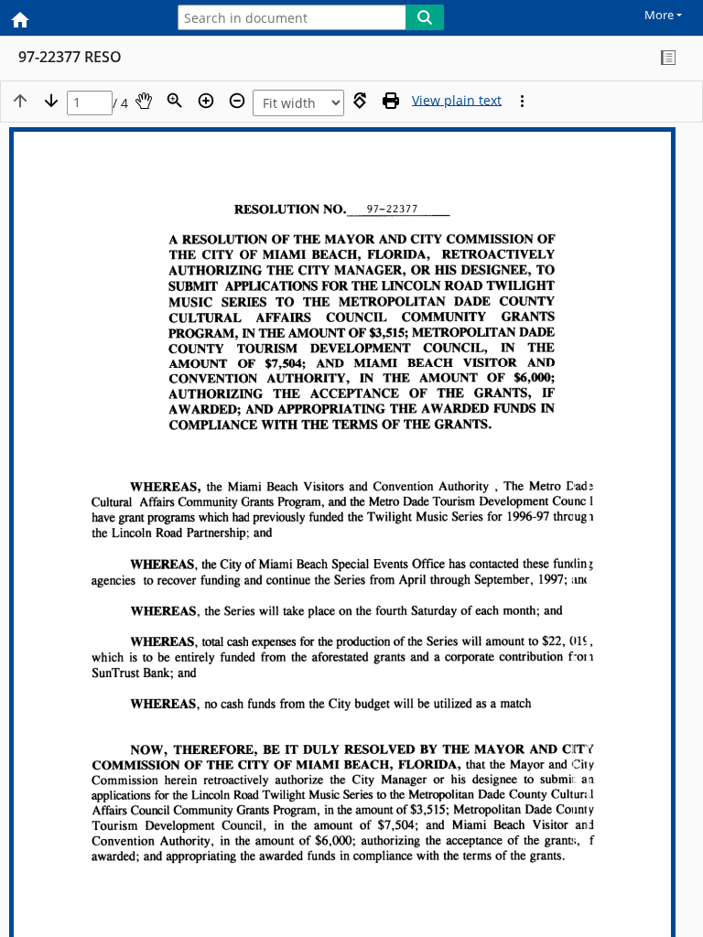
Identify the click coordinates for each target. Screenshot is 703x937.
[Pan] (143, 100)
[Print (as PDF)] (390, 100)
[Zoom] (174, 100)
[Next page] (51, 100)
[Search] (425, 17)
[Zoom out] (237, 100)
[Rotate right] (359, 100)
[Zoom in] (206, 100)
